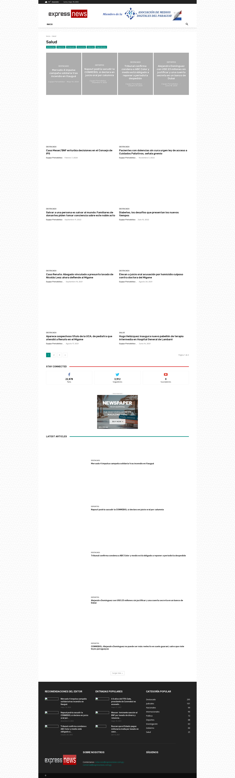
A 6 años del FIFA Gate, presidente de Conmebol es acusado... (123, 701)
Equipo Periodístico (54, 158)
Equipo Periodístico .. (128, 158)
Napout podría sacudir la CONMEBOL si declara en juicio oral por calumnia (127, 509)
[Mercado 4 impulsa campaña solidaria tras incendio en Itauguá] (63, 74)
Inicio (50, 24)
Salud (122, 332)
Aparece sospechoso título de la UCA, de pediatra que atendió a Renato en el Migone (79, 338)
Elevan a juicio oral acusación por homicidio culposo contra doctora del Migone (151, 276)
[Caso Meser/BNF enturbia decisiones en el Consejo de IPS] (81, 122)
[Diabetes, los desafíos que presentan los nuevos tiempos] (154, 184)
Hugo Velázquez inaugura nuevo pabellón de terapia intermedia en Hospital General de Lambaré (151, 338)
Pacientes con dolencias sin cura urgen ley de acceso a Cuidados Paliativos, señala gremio (153, 152)
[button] (187, 24)
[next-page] (65, 355)
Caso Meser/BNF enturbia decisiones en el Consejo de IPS (79, 152)
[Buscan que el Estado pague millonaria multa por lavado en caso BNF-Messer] (100, 729)
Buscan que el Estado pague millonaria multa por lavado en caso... (125, 729)
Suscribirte (166, 373)
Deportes (61, 47)
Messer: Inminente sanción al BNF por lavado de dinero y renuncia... (124, 715)
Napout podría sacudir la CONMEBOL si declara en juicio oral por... (74, 715)
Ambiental (51, 47)
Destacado (71, 47)
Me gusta (69, 373)
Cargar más (116, 673)
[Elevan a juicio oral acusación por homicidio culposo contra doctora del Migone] (154, 246)
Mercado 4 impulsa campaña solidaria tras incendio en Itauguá (122, 463)
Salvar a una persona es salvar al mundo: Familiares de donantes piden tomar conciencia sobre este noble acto (80, 214)
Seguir (117, 373)
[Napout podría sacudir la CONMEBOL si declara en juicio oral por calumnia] (99, 74)
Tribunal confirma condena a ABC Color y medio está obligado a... (73, 729)
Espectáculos (101, 47)
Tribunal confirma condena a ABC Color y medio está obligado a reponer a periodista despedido (138, 555)
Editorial (91, 47)
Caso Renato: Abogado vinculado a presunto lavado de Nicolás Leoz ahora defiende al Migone (79, 276)
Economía (81, 47)
